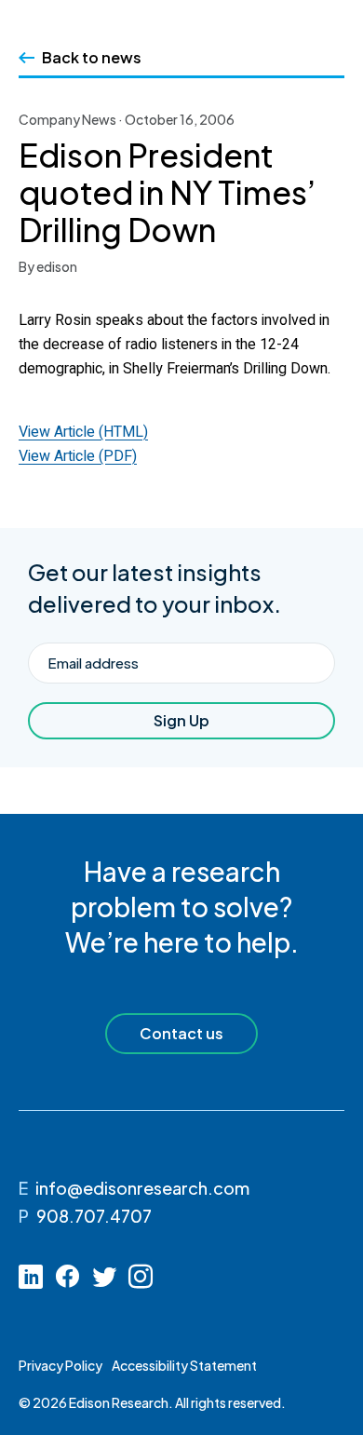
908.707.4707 (94, 1215)
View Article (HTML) (83, 432)
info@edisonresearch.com (142, 1187)
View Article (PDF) (78, 456)
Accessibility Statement (184, 1365)
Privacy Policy (60, 1365)
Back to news (91, 57)
